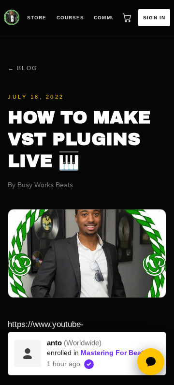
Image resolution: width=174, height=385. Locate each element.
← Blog (22, 68)
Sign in (154, 17)
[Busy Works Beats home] (11, 17)
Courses (71, 17)
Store (37, 17)
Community (111, 17)
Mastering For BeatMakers (124, 352)
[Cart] (126, 17)
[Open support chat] (150, 361)
